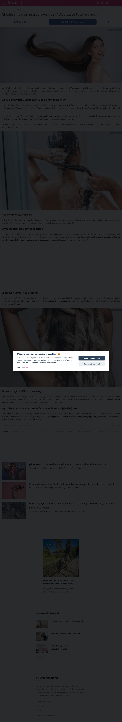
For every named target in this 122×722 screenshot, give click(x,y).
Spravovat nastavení (92, 364)
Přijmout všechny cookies (91, 358)
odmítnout (21, 363)
